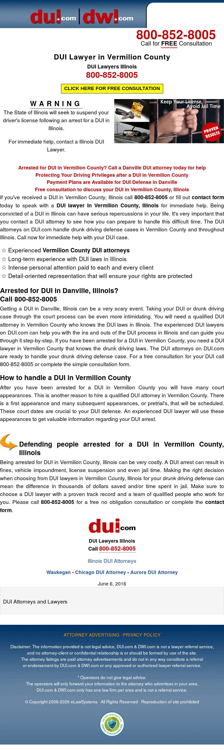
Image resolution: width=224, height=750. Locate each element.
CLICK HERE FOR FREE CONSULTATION (112, 88)
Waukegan (58, 572)
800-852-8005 (176, 34)
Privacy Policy (142, 635)
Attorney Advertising (92, 635)
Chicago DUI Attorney (100, 572)
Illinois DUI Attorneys (112, 560)
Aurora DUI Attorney (154, 572)
